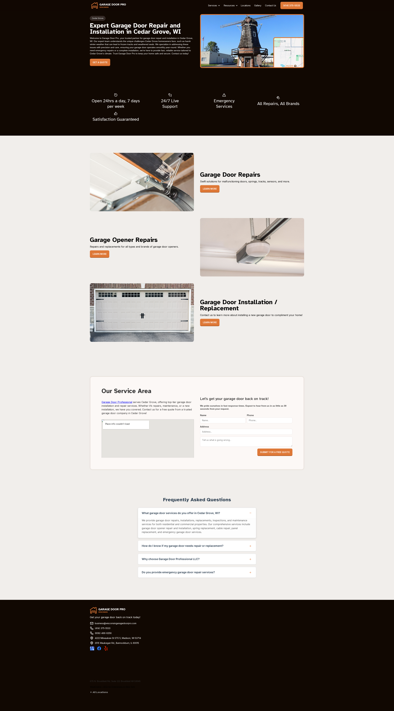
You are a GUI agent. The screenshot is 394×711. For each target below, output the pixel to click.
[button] (213, 5)
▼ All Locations (99, 692)
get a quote (100, 62)
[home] (108, 5)
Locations (246, 5)
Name (203, 415)
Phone (250, 415)
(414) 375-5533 (291, 5)
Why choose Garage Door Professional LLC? (171, 559)
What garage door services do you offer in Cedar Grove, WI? (181, 513)
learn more (210, 188)
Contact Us (270, 5)
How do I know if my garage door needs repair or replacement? (182, 545)
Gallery (257, 5)
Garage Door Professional (117, 402)
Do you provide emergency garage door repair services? (178, 572)
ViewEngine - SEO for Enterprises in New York (112, 686)
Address (204, 426)
